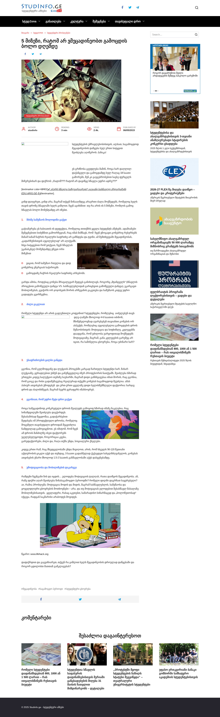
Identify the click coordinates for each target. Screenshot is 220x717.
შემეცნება (99, 21)
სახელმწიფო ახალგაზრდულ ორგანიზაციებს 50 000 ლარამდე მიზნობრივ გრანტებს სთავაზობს (172, 242)
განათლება (53, 21)
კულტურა (76, 21)
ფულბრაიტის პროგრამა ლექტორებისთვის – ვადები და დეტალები (171, 295)
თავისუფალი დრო (128, 21)
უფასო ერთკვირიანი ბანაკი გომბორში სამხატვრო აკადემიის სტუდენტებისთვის (178, 673)
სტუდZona (29, 21)
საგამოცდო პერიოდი (51, 589)
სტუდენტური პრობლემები (37, 116)
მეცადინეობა (30, 589)
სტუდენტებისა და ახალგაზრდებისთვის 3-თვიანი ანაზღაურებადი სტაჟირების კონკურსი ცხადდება (171, 138)
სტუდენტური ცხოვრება (78, 589)
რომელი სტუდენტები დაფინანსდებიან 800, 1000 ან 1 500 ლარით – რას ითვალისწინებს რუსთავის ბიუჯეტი (173, 350)
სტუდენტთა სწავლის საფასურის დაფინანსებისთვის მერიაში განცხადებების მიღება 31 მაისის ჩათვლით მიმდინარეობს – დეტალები (86, 679)
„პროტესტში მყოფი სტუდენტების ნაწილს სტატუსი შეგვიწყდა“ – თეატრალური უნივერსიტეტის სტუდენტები (131, 677)
